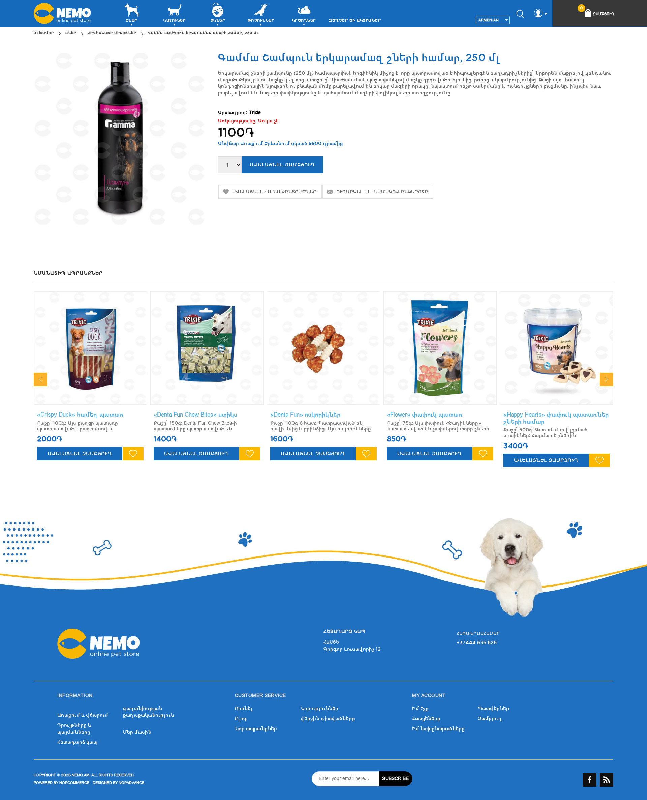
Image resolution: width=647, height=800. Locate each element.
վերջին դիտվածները (328, 718)
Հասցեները (426, 718)
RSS (606, 780)
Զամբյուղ (490, 718)
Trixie (255, 112)
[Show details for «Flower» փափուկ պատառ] (440, 348)
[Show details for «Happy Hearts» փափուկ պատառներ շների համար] (556, 348)
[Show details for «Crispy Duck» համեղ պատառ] (90, 348)
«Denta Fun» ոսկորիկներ (305, 415)
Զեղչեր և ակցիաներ (355, 20)
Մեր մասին (137, 732)
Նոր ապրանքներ (256, 728)
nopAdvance (131, 783)
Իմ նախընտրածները (438, 728)
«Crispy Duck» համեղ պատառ (80, 415)
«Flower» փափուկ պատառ (425, 415)
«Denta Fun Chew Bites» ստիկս (195, 415)
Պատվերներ (493, 708)
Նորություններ (319, 708)
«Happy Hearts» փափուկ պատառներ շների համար (556, 418)
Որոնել (244, 708)
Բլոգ (241, 718)
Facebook (589, 780)
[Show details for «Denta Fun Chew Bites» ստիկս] (207, 348)
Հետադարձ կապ (77, 742)
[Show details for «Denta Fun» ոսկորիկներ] (323, 348)
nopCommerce (74, 783)
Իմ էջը (420, 708)
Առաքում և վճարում (82, 715)
